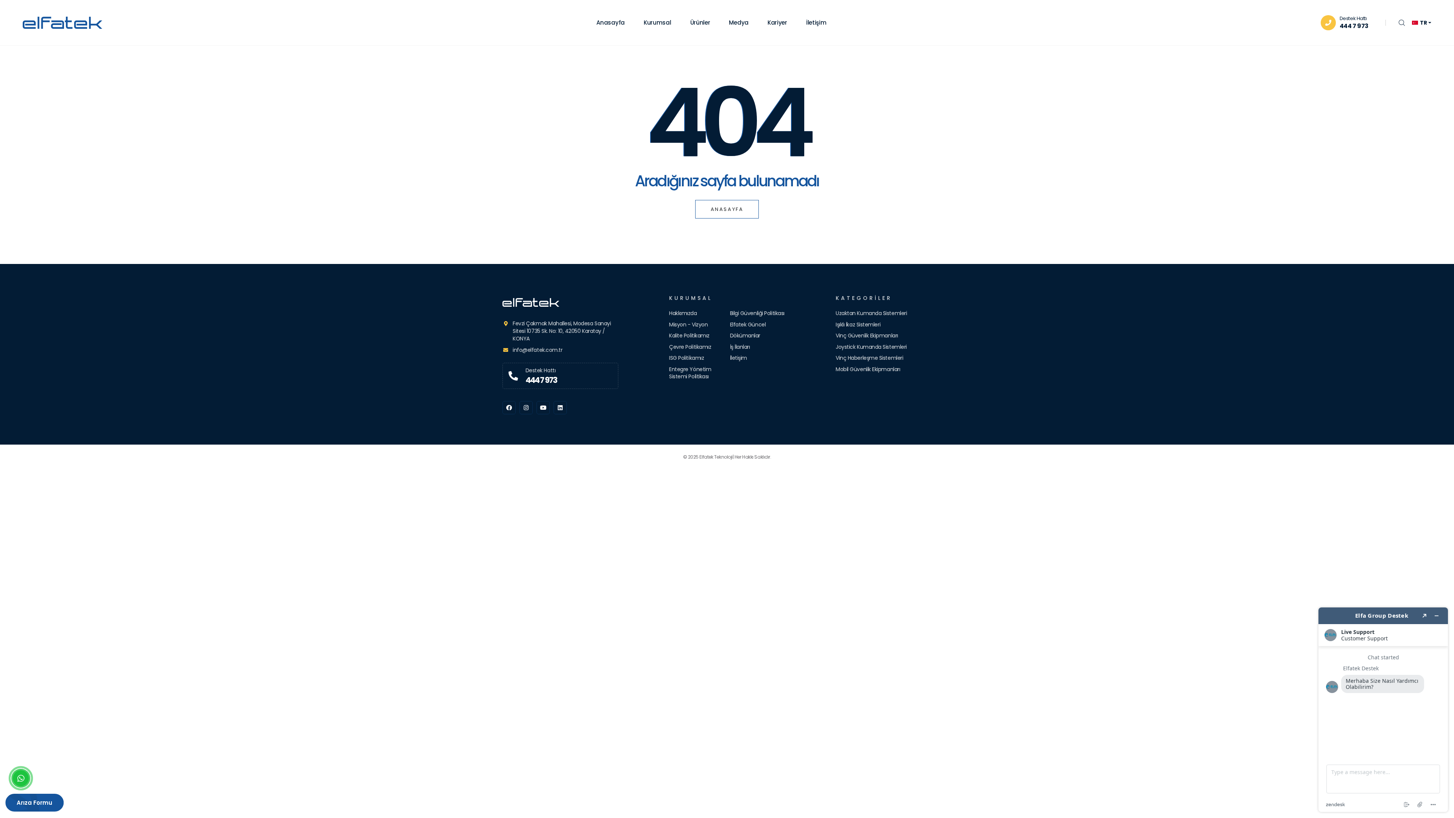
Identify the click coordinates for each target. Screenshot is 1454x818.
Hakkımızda (683, 313)
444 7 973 (1354, 26)
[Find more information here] (1383, 709)
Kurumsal (657, 23)
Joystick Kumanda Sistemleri (871, 347)
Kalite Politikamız (689, 335)
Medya (739, 23)
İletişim (816, 23)
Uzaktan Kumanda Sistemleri (871, 313)
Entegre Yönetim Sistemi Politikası (690, 373)
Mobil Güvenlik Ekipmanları (868, 369)
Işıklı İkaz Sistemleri (858, 324)
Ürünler (700, 23)
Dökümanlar (745, 335)
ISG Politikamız (686, 358)
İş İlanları (740, 347)
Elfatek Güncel (748, 324)
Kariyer (777, 23)
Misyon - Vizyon (688, 324)
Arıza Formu (35, 803)
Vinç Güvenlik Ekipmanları (867, 335)
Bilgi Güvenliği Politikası (757, 313)
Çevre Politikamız (690, 347)
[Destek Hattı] (513, 376)
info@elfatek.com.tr (537, 350)
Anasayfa (610, 23)
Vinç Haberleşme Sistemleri (869, 358)
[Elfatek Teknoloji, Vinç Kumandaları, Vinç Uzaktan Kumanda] (560, 302)
